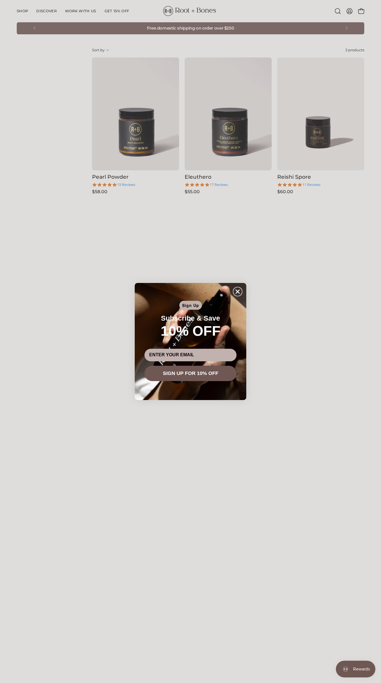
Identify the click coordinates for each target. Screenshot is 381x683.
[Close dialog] (237, 291)
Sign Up (190, 305)
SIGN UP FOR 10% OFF (190, 373)
